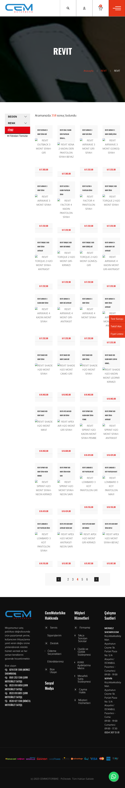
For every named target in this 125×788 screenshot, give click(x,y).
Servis (53, 627)
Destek (54, 643)
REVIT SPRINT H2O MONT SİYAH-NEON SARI (65, 472)
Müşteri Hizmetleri (84, 701)
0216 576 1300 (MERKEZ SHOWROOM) (17, 671)
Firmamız (85, 627)
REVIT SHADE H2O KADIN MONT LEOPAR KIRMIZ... (111, 359)
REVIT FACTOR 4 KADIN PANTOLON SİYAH (65, 190)
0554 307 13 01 (111, 732)
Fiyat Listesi (117, 333)
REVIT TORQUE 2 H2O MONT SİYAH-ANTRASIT (43, 247)
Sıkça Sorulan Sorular (82, 638)
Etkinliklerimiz (55, 661)
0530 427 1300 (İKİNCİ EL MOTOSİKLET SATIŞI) (18, 703)
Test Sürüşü (117, 318)
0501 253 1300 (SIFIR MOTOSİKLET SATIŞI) (16, 679)
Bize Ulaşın (53, 671)
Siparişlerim (54, 635)
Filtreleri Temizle (18, 135)
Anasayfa (88, 70)
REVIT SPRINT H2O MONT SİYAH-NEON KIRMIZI (42, 472)
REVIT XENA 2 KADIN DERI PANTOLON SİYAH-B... (65, 134)
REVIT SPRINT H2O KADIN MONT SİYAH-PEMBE (88, 415)
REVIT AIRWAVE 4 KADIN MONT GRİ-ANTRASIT (110, 247)
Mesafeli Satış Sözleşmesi (84, 679)
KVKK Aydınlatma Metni (84, 665)
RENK (11, 123)
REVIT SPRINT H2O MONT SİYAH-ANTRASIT (110, 415)
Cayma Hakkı (83, 691)
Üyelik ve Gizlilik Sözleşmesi (84, 652)
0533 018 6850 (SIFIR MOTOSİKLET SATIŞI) (16, 687)
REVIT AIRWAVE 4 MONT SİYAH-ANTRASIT (110, 303)
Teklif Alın (116, 326)
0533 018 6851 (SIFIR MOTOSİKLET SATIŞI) (16, 695)
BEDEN (12, 116)
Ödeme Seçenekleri (54, 652)
